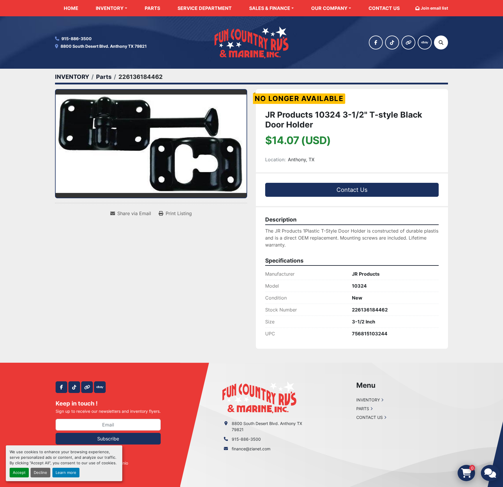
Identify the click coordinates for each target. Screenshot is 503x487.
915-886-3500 (76, 38)
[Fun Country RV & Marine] (259, 396)
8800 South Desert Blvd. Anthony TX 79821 (104, 46)
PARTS (152, 8)
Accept (19, 472)
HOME (71, 8)
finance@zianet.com (251, 448)
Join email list (434, 8)
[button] (111, 8)
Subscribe (108, 439)
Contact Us (351, 189)
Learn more (66, 472)
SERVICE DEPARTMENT (205, 8)
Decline (40, 472)
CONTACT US (384, 8)
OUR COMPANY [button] (329, 8)
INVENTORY (110, 8)
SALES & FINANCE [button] (269, 8)
